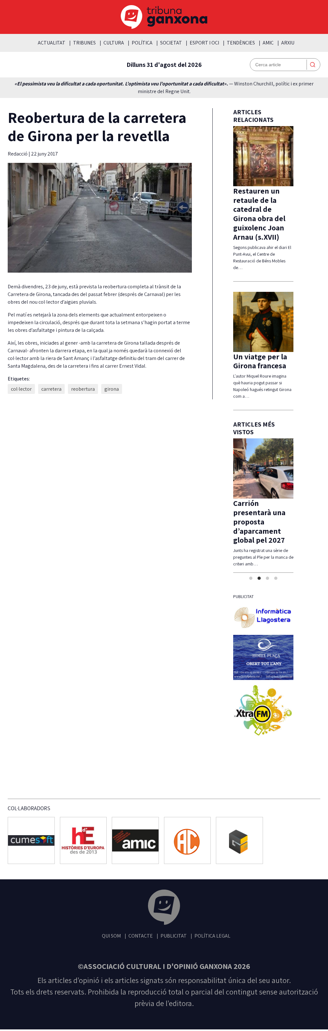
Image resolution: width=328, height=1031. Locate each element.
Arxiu (287, 42)
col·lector (21, 389)
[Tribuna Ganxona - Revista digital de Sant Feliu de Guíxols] (164, 908)
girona (111, 389)
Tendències (241, 42)
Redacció (18, 153)
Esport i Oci (204, 42)
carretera (51, 389)
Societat (171, 42)
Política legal (212, 935)
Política (142, 42)
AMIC (268, 42)
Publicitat (173, 935)
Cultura (113, 42)
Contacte (140, 935)
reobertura (83, 389)
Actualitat (51, 42)
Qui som (111, 935)
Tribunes (84, 42)
